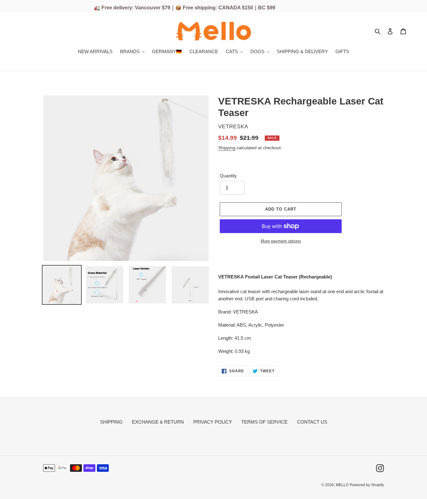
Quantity (228, 175)
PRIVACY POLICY (212, 422)
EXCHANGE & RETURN (158, 422)
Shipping (226, 147)
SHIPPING (111, 422)
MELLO (342, 485)
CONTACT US (312, 422)
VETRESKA (233, 127)
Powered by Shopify (367, 485)
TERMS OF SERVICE (264, 422)
